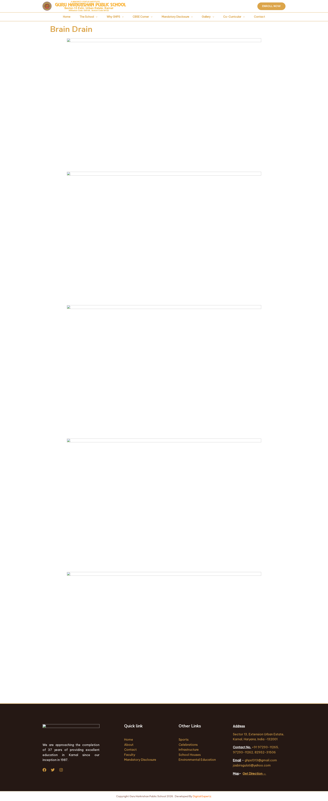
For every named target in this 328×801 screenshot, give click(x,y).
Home (66, 16)
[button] (271, 6)
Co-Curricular (232, 16)
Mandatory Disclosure (175, 16)
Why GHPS (113, 16)
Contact (259, 16)
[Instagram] (61, 770)
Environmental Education (197, 760)
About (128, 745)
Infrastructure (189, 749)
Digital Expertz (202, 796)
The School (87, 16)
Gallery (206, 16)
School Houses (190, 755)
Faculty (129, 755)
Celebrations (188, 745)
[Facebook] (44, 770)
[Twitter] (53, 770)
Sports (183, 739)
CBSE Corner (141, 16)
